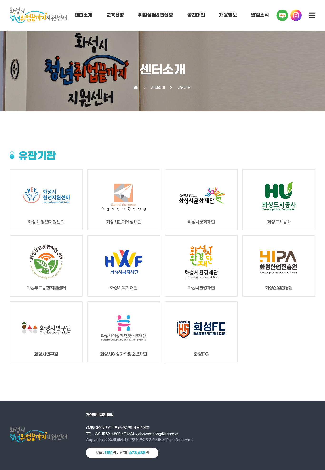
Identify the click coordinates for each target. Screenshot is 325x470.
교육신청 (115, 15)
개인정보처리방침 (99, 415)
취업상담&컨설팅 (155, 15)
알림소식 (260, 15)
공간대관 (196, 15)
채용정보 (228, 15)
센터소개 (83, 15)
